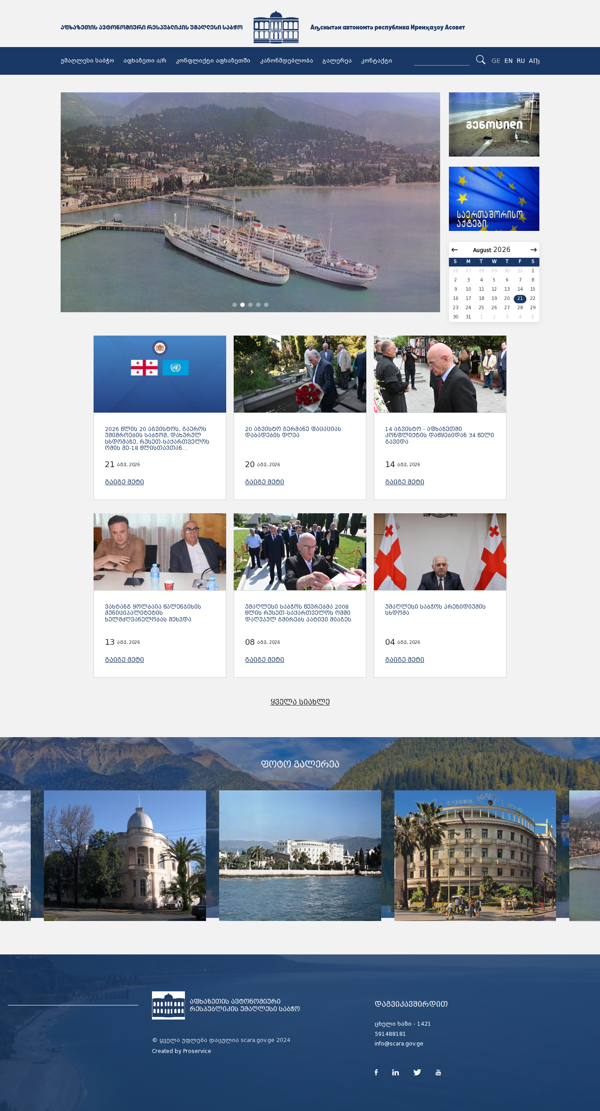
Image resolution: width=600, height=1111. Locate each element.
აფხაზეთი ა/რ (144, 61)
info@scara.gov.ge (399, 1044)
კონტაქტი (376, 61)
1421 (424, 1024)
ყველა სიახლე (300, 702)
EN (508, 60)
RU (521, 60)
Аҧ (534, 60)
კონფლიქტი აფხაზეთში (213, 61)
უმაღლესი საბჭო (87, 61)
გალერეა (337, 61)
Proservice (197, 1051)
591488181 (390, 1034)
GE (496, 60)
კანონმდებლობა (286, 61)
